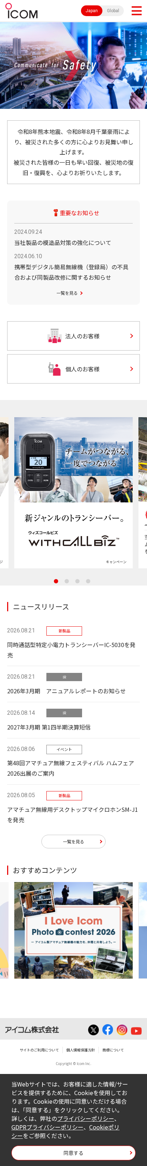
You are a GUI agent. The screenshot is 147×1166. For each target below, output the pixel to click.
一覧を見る (67, 293)
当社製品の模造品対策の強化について (62, 242)
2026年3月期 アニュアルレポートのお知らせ (66, 690)
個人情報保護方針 (80, 1049)
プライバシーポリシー (85, 1118)
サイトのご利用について (39, 1049)
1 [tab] (56, 581)
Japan (92, 10)
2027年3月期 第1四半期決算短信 (49, 727)
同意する (73, 1152)
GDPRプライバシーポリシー (47, 1127)
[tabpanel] (73, 492)
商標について (113, 1049)
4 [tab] (88, 581)
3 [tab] (77, 581)
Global (113, 10)
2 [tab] (67, 581)
